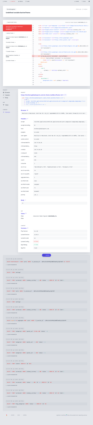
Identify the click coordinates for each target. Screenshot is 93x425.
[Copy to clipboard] (85, 98)
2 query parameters (12, 283)
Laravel (25, 415)
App (4, 102)
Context (5, 109)
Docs (19, 415)
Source (12, 415)
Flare (68, 415)
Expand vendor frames (12, 22)
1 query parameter (12, 264)
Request (5, 90)
